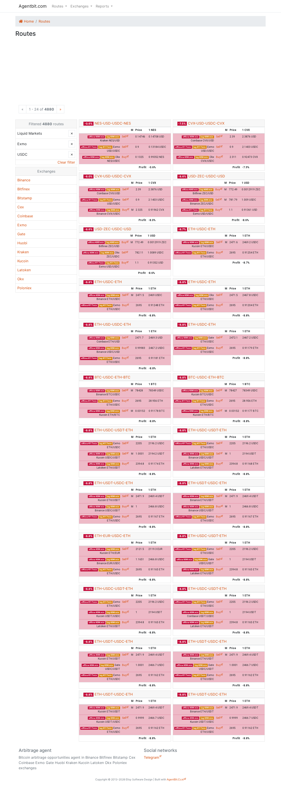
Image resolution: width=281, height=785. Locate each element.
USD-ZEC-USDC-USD (206, 176)
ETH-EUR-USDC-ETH (112, 535)
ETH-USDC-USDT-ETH (114, 430)
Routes (44, 21)
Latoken (24, 270)
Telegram (151, 757)
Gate (21, 234)
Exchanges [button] (80, 6)
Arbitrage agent (35, 750)
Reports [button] (103, 6)
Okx (20, 279)
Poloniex (24, 288)
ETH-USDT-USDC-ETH (114, 483)
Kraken (23, 252)
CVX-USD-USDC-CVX (206, 123)
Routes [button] (58, 6)
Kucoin (22, 261)
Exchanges (46, 171)
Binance (23, 180)
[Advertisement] (140, 72)
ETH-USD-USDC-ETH (113, 324)
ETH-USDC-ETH (201, 229)
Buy (124, 157)
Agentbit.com (33, 6)
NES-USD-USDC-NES (113, 123)
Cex (20, 207)
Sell (124, 136)
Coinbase (25, 216)
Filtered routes (46, 124)
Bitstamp (24, 198)
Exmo (22, 225)
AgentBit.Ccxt (175, 779)
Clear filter (66, 162)
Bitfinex (23, 189)
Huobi (22, 243)
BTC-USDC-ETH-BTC (112, 377)
